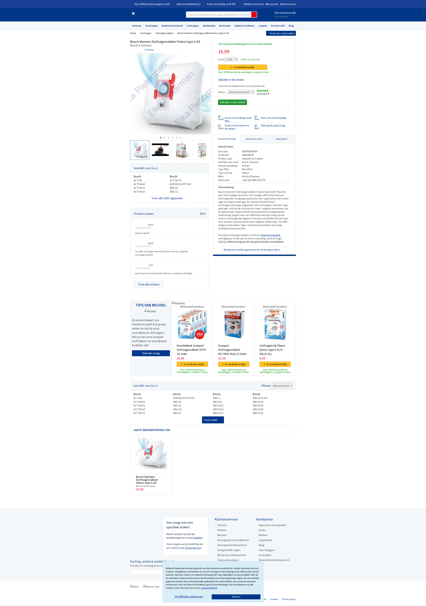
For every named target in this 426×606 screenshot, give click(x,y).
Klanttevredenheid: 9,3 (188, 4)
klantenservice (193, 547)
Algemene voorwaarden (272, 525)
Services (136, 25)
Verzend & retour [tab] (254, 138)
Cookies (274, 599)
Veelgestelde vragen (228, 550)
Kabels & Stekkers (245, 25)
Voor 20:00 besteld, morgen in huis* (152, 4)
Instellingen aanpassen (189, 596)
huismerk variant (270, 235)
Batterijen (225, 25)
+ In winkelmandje (242, 67)
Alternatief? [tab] (281, 138)
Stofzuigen (151, 25)
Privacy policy (289, 599)
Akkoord (236, 596)
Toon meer (210, 420)
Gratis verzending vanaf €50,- (238, 119)
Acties (262, 530)
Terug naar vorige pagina (282, 33)
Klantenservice (288, 4)
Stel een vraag (151, 353)
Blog (291, 25)
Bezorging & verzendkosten (233, 540)
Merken (263, 535)
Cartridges (193, 25)
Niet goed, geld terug (273, 125)
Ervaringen (265, 555)
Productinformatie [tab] (227, 138)
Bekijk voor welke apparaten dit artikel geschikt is (252, 249)
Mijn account (272, 4)
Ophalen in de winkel (232, 102)
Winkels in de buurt (254, 4)
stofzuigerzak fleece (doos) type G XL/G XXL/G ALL (272, 350)
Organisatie (265, 540)
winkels (197, 537)
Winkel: (221, 92)
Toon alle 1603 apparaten (167, 198)
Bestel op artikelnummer (231, 555)
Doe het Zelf (278, 25)
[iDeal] (134, 586)
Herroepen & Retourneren (232, 545)
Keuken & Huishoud (172, 25)
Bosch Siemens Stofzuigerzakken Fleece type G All (147, 480)
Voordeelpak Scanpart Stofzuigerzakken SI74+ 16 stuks (191, 350)
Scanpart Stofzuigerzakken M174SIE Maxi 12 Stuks (232, 350)
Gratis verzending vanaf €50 (221, 4)
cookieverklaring (209, 587)
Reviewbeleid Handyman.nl (274, 560)
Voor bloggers (267, 550)
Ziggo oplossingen (228, 560)
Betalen (221, 535)
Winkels (221, 530)
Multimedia (209, 25)
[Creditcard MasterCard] (151, 586)
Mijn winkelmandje (285, 12)
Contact (222, 525)
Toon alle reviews (148, 284)
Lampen (262, 25)
